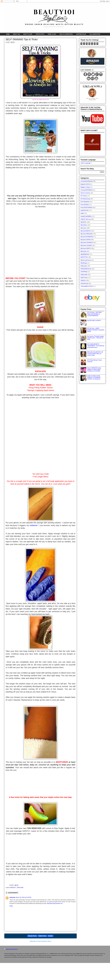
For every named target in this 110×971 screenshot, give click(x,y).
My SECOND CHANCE (94, 320)
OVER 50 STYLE (40, 34)
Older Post (42, 936)
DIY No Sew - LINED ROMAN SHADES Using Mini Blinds (95, 330)
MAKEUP (13, 887)
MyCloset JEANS (86, 239)
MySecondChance (86, 260)
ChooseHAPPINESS (87, 190)
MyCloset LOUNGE (86, 245)
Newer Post (32, 936)
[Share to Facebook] (12, 42)
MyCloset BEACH (86, 231)
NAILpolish (84, 266)
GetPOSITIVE (85, 210)
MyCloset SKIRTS (86, 248)
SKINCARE (20, 887)
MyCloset (83, 228)
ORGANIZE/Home (86, 269)
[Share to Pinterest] (14, 42)
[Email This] (6, 42)
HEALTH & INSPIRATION (66, 34)
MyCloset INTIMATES (87, 236)
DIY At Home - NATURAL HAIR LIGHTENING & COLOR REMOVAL (94, 314)
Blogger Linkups (85, 187)
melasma (33, 525)
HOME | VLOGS (52, 34)
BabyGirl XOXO (85, 184)
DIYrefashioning (85, 198)
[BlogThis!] (8, 42)
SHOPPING (84, 271)
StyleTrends (84, 277)
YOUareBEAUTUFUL (87, 286)
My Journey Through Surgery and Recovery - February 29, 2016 (95, 338)
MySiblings (84, 263)
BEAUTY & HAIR (27, 34)
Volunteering (84, 283)
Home (50, 936)
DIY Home (84, 196)
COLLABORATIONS (94, 34)
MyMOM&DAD (85, 254)
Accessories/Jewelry (87, 181)
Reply (11, 906)
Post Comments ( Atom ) (44, 941)
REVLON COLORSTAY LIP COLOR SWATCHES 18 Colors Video (95, 353)
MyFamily (83, 251)
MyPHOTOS (84, 257)
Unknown (12, 897)
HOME (8, 34)
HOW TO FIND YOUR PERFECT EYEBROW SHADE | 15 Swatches (93, 377)
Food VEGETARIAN (87, 207)
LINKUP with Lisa (86, 219)
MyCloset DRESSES (87, 234)
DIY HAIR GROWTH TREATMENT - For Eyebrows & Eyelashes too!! (95, 345)
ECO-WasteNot (85, 201)
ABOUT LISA (16, 34)
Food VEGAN (85, 204)
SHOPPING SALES (81, 34)
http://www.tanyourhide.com (55, 903)
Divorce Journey (85, 193)
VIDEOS (83, 280)
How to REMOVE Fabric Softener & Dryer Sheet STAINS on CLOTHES (94, 369)
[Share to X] (10, 42)
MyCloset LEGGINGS (87, 242)
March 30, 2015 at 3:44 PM (23, 897)
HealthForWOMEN (86, 216)
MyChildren (84, 225)
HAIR (82, 213)
